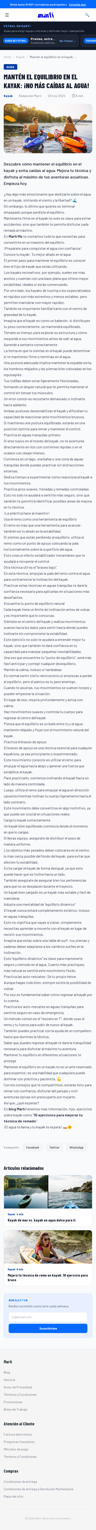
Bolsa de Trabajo (15, 1409)
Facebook (32, 1147)
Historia (9, 1380)
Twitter (54, 1147)
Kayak (20, 57)
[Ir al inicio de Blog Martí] (47, 14)
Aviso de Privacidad (18, 1387)
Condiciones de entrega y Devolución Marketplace (38, 1489)
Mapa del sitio (13, 1496)
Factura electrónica (18, 1434)
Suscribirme (48, 1328)
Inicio (7, 57)
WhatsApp (76, 1147)
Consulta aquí (77, 4)
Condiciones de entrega (20, 1481)
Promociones (13, 1402)
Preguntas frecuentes (19, 1442)
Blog (7, 1372)
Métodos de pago (16, 1449)
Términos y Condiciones (20, 1394)
